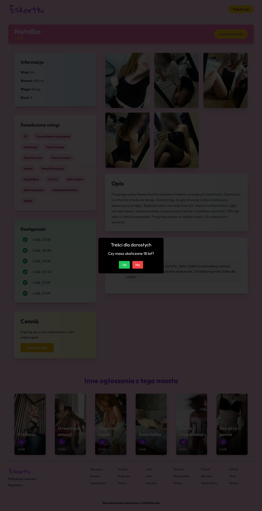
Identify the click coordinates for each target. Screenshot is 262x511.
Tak (124, 265)
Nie (137, 265)
